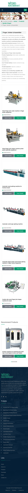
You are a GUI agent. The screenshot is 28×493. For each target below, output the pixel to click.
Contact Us (21, 490)
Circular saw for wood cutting (10, 407)
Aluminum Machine (7, 447)
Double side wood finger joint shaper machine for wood (11, 300)
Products (21, 21)
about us (3, 467)
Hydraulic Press (7, 434)
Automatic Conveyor (8, 444)
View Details (20, 118)
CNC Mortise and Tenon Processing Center (13, 351)
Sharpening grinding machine (10, 412)
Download (3, 472)
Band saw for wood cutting (10, 410)
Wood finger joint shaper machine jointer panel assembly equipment (12, 149)
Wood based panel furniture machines (12, 415)
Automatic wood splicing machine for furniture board (12, 187)
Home (15, 21)
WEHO (3, 72)
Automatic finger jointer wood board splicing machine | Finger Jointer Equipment (13, 262)
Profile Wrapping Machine (9, 436)
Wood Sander (6, 428)
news (2, 475)
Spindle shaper (6, 23)
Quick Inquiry (8, 118)
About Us (8, 490)
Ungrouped (5, 453)
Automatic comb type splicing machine (12, 224)
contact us (3, 477)
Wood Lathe (6, 442)
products (3, 469)
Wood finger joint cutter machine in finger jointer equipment (13, 111)
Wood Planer (6, 420)
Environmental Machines (9, 439)
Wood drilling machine (8, 426)
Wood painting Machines (9, 450)
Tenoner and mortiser (8, 423)
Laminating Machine (8, 431)
